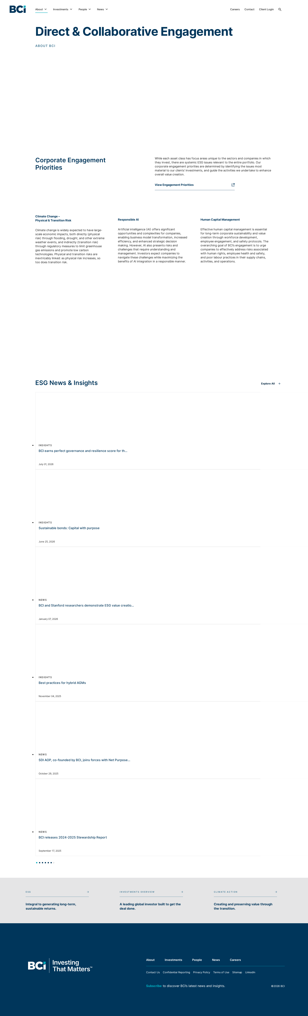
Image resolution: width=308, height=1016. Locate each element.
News (100, 9)
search (280, 11)
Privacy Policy (201, 972)
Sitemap (237, 972)
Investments (60, 9)
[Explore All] (270, 378)
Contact (249, 9)
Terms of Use (221, 972)
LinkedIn (250, 972)
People (83, 9)
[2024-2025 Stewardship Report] (195, 112)
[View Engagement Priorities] (195, 179)
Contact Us (153, 972)
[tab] (36, 862)
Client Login (266, 9)
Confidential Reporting (176, 972)
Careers (235, 9)
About (39, 9)
